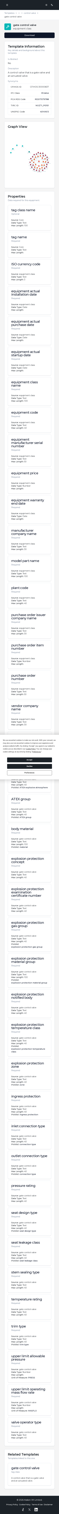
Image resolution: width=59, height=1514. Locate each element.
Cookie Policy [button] (31, 749)
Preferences (29, 773)
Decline (29, 766)
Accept (29, 760)
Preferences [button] (36, 752)
